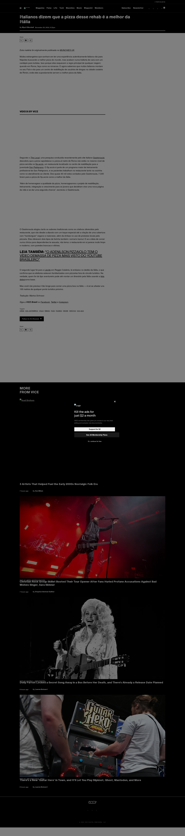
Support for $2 (95, 429)
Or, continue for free (94, 441)
